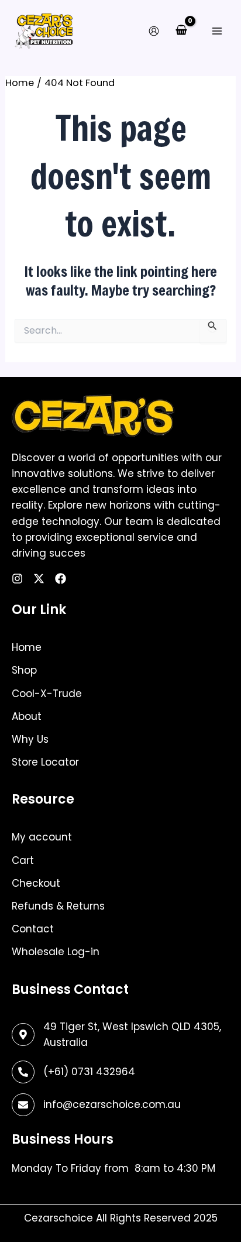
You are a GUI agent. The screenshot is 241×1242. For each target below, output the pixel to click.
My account (42, 837)
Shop (24, 670)
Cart (23, 860)
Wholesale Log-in (55, 952)
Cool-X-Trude (47, 694)
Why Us (30, 739)
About (27, 716)
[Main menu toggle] (216, 30)
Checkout (36, 883)
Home (27, 647)
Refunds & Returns (58, 906)
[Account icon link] (154, 31)
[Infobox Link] (120, 1072)
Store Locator (45, 762)
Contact (33, 929)
